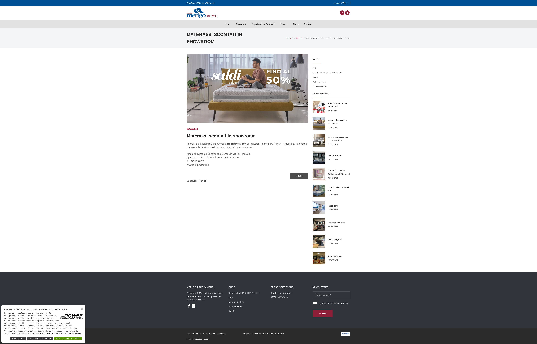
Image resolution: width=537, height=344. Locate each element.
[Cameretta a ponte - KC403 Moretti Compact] (319, 173)
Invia (324, 313)
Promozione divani (336, 222)
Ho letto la (333, 303)
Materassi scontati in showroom (221, 135)
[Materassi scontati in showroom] (319, 123)
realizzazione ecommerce (216, 333)
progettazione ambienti (263, 24)
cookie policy (74, 333)
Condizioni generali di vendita (198, 339)
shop (283, 24)
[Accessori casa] (319, 257)
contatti (308, 24)
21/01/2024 (192, 129)
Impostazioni (18, 339)
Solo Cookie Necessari (40, 339)
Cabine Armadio (335, 155)
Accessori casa (335, 256)
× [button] (82, 308)
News (296, 24)
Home (228, 24)
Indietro (299, 176)
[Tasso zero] (319, 207)
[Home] (202, 12)
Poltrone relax (319, 82)
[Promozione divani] (319, 224)
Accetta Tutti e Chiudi (68, 339)
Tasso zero (333, 206)
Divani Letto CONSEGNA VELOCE (328, 72)
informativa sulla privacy (46, 333)
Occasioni (241, 24)
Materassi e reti (320, 86)
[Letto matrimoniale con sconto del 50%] (319, 140)
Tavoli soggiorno (335, 239)
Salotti (315, 77)
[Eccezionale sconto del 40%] (319, 190)
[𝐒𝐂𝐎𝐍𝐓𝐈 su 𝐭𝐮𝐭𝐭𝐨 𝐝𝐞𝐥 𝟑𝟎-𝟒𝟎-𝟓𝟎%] (319, 106)
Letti (315, 68)
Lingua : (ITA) (340, 3)
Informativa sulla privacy (338, 303)
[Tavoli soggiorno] (319, 241)
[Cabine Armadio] (319, 157)
